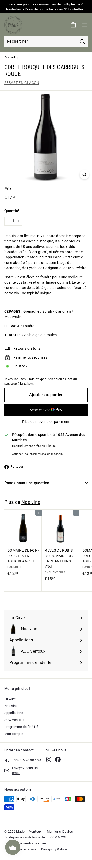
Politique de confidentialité (24, 837)
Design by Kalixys (54, 849)
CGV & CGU (58, 837)
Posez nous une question (26, 483)
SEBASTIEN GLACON (21, 83)
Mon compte (14, 734)
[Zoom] (84, 174)
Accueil (9, 57)
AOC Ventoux (14, 720)
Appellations (13, 713)
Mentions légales (60, 831)
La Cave (10, 699)
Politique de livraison (20, 849)
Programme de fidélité (21, 727)
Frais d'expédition (40, 379)
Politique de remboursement (25, 843)
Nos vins (30, 502)
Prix (8, 188)
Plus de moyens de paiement (46, 422)
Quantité (11, 211)
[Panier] (73, 25)
